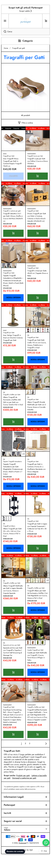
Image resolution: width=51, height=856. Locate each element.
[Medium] (32, 454)
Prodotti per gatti (23, 775)
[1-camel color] (32, 642)
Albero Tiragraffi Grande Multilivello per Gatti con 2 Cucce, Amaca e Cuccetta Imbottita (36, 406)
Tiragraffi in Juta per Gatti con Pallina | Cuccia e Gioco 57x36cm (37, 161)
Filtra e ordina (27, 123)
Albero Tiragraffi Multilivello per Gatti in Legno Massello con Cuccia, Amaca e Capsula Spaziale (13, 589)
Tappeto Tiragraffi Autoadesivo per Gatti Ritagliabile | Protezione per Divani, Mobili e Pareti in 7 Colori (13, 469)
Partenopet (22, 843)
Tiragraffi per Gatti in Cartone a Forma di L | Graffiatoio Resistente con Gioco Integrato (36, 468)
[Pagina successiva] (45, 743)
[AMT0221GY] (37, 580)
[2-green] (37, 642)
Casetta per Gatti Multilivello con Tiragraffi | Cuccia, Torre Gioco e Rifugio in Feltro (37, 656)
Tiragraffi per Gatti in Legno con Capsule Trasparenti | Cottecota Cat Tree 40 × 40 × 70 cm (37, 527)
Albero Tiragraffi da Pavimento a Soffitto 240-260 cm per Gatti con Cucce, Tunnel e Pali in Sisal (13, 401)
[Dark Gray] (37, 329)
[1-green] (42, 642)
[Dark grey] (8, 265)
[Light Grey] (47, 329)
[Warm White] (8, 454)
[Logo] (25, 21)
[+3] (23, 454)
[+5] (47, 580)
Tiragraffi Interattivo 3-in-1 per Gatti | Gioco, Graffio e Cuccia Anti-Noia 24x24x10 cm (13, 217)
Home (6, 48)
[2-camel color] (27, 642)
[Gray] (18, 454)
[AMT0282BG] (27, 391)
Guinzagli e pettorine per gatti (24, 778)
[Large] (27, 454)
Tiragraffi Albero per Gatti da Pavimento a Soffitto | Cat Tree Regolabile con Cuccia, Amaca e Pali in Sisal (37, 594)
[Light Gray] (8, 518)
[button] (46, 21)
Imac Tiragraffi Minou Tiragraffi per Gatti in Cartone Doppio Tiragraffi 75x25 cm (12, 162)
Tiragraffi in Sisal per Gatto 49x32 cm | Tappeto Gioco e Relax (37, 273)
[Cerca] (3, 31)
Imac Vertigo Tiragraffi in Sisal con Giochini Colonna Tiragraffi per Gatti (13, 337)
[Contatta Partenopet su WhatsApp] (45, 842)
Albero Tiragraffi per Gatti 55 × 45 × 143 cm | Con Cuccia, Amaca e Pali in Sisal (12, 532)
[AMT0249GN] (32, 580)
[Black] (3, 454)
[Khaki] (13, 265)
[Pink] (42, 329)
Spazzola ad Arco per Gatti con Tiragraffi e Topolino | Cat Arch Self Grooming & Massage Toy (12, 651)
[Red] (27, 329)
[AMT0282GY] (32, 391)
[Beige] (32, 329)
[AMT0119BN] (27, 580)
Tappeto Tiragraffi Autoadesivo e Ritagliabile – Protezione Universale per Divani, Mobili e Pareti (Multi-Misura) (13, 280)
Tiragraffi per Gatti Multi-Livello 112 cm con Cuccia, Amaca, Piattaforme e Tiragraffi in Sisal (36, 344)
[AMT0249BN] (42, 580)
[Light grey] (3, 265)
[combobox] (25, 31)
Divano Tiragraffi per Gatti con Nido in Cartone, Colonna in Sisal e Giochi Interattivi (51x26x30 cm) (36, 217)
